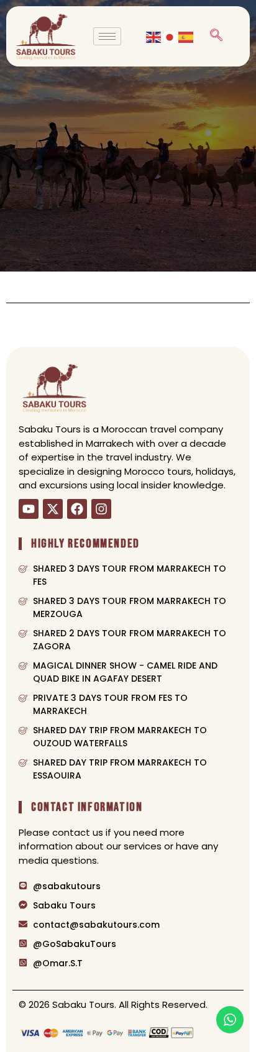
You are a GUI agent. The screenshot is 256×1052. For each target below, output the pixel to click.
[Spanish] (186, 36)
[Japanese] (170, 36)
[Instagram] (101, 509)
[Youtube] (29, 509)
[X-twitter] (53, 509)
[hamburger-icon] (107, 36)
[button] (216, 36)
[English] (154, 36)
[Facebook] (77, 509)
